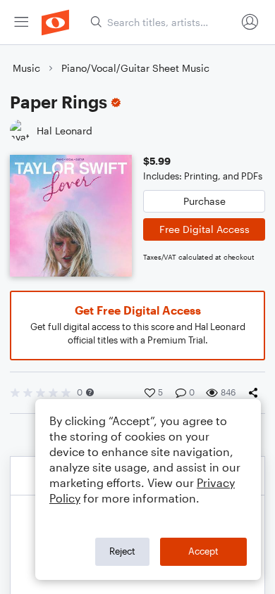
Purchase (204, 201)
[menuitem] (21, 22)
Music (26, 68)
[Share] (256, 392)
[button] (89, 392)
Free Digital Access (204, 229)
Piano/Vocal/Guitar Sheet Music (135, 68)
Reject (122, 551)
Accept (203, 551)
